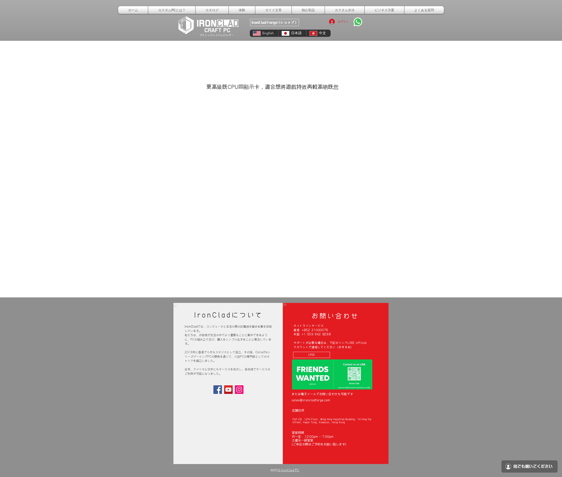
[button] (308, 10)
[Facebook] (217, 389)
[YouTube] (228, 389)
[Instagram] (239, 389)
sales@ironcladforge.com (311, 400)
